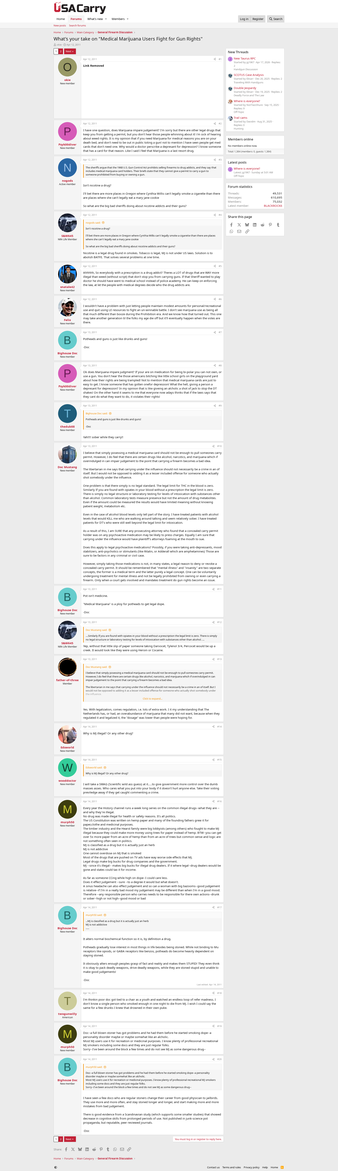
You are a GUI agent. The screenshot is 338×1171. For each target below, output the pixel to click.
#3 (220, 159)
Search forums (77, 25)
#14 (219, 726)
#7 (220, 332)
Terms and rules (231, 1167)
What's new (95, 19)
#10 (219, 446)
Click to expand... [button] (152, 698)
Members (118, 19)
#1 (220, 59)
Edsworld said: (94, 767)
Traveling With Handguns (248, 82)
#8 (220, 365)
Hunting (239, 128)
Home (61, 19)
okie (59, 44)
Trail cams (240, 118)
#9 (220, 405)
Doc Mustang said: (96, 630)
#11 (219, 589)
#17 (219, 907)
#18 (219, 993)
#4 (220, 215)
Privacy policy (252, 1167)
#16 (219, 801)
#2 (220, 123)
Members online (240, 139)
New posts (60, 25)
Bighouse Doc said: (97, 413)
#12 (219, 622)
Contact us (213, 1167)
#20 (219, 1059)
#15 (219, 759)
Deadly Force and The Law (249, 95)
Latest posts (237, 162)
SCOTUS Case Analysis (249, 75)
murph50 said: (94, 915)
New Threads (238, 52)
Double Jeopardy (245, 88)
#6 (220, 299)
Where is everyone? (247, 101)
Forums (76, 19)
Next (68, 51)
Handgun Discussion (246, 69)
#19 (219, 1026)
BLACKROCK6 (273, 206)
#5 (220, 266)
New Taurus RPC (245, 58)
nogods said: (93, 222)
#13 (219, 659)
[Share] (214, 59)
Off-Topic (239, 112)
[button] (106, 18)
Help (265, 1167)
